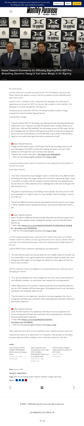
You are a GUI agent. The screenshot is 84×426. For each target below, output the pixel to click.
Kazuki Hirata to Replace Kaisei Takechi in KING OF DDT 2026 (62, 350)
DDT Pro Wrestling (21, 377)
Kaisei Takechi (34, 377)
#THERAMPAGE (59, 225)
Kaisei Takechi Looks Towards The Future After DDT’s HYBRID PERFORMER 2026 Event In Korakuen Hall (40, 352)
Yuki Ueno (57, 377)
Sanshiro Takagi (47, 377)
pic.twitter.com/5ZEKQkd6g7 (26, 228)
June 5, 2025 (51, 157)
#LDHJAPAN (47, 225)
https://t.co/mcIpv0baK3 (32, 225)
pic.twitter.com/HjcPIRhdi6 (22, 322)
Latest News (22, 373)
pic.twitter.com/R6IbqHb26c (49, 154)
